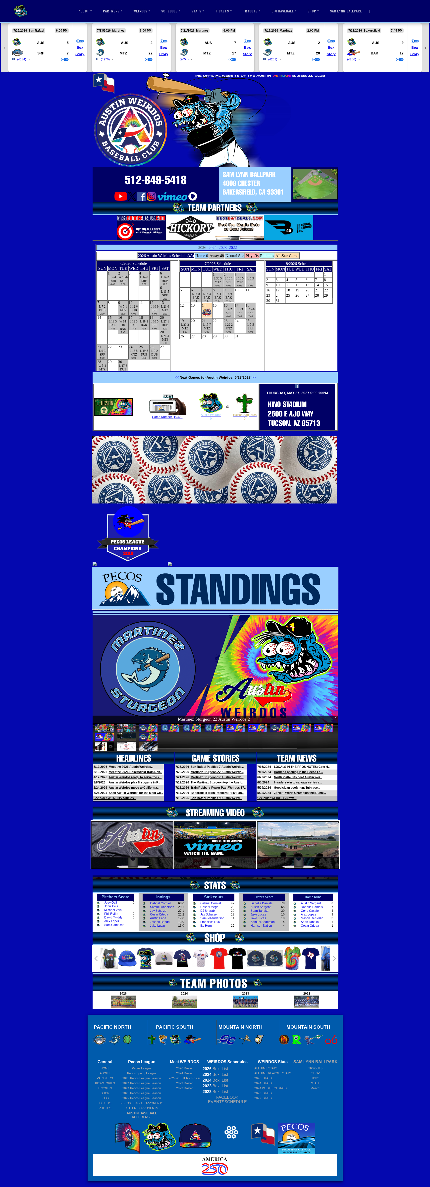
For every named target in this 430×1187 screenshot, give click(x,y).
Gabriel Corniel (160, 903)
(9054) (184, 59)
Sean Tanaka (260, 911)
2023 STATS (263, 1093)
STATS (196, 11)
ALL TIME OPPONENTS (141, 1108)
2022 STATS (263, 1098)
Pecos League (142, 1068)
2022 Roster (184, 1088)
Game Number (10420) (167, 417)
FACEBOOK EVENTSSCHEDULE (227, 1099)
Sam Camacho (114, 925)
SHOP (312, 11)
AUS (40, 43)
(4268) (272, 59)
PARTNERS (111, 11)
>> (254, 377)
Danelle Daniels (261, 903)
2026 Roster (184, 1068)
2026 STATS (263, 1078)
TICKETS (222, 11)
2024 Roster (184, 1073)
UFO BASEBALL (282, 11)
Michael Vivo (113, 910)
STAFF (315, 1083)
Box (80, 47)
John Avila (111, 906)
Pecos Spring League (142, 1073)
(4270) (105, 59)
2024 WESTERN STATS (270, 1088)
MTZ (123, 53)
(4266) (351, 59)
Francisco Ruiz (210, 922)
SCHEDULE (169, 11)
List (224, 1069)
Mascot (315, 1088)
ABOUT (84, 11)
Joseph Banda (160, 922)
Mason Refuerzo (312, 918)
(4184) (21, 59)
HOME (105, 1068)
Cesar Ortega (159, 914)
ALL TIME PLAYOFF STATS (272, 1073)
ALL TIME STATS (265, 1068)
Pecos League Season (141, 1078)
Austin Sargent (260, 907)
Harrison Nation (261, 925)
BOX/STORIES (105, 1083)
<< (177, 377)
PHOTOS (105, 1108)
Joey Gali (110, 902)
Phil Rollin (111, 913)
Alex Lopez (111, 921)
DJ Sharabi (207, 911)
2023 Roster (184, 1083)
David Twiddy (113, 917)
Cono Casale (310, 911)
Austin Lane (158, 918)
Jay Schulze (158, 911)
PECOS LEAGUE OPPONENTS (141, 1103)
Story (79, 54)
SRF (40, 53)
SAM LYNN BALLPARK (346, 11)
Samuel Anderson (162, 907)
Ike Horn (206, 925)
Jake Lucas (157, 925)
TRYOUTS (250, 11)
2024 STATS (263, 1083)
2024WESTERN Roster (184, 1078)
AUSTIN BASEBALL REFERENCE (142, 1115)
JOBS (105, 1098)
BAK (374, 53)
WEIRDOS (140, 11)
